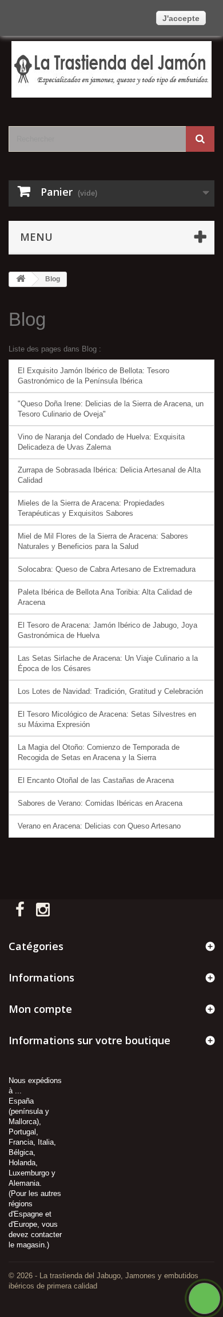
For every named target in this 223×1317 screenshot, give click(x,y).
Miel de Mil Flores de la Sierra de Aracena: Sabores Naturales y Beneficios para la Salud (103, 541)
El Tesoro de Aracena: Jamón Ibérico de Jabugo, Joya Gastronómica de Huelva (107, 630)
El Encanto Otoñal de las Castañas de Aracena (96, 780)
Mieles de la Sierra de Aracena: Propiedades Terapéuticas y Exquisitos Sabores (91, 508)
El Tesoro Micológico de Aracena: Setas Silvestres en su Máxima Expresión (107, 719)
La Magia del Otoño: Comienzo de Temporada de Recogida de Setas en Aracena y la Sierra (99, 752)
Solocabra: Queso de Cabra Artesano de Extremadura (107, 569)
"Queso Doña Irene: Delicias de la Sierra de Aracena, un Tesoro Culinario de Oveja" (111, 408)
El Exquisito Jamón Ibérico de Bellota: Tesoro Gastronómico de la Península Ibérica (93, 375)
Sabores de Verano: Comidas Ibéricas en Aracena (100, 803)
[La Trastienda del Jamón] (111, 69)
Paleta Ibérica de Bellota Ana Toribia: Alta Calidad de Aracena (105, 597)
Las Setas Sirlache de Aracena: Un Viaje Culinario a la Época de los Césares (108, 663)
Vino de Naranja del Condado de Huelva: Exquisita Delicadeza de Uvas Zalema (101, 442)
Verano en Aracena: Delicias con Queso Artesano (99, 826)
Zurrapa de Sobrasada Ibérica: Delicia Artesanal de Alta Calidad (109, 475)
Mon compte (40, 1009)
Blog (27, 319)
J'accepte (181, 18)
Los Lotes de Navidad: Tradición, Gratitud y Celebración (110, 691)
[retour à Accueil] (20, 279)
